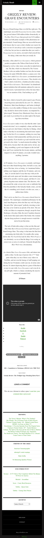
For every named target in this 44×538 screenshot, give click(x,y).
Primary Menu (39, 2)
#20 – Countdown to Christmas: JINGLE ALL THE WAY (22, 367)
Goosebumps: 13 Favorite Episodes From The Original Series (22, 426)
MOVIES (21, 11)
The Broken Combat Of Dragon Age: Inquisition (22, 432)
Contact (22, 522)
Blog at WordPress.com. (22, 532)
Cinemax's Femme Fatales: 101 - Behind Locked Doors (22, 422)
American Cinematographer (22, 448)
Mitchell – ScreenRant (22, 479)
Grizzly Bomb (8, 2)
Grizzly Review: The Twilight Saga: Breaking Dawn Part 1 (22, 374)
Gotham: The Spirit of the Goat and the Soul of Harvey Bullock (22, 430)
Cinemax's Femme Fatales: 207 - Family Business (22, 428)
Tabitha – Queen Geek (22, 487)
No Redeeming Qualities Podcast (22, 460)
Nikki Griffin (22, 456)
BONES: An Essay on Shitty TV (22, 424)
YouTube (22, 357)
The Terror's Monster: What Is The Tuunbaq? (22, 418)
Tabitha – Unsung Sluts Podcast (22, 491)
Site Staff (22, 517)
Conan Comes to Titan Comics (22, 435)
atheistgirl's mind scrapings (22, 452)
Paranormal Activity (30, 354)
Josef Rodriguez (25, 22)
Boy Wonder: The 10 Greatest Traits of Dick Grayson (22, 420)
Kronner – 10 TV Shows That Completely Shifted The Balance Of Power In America (22, 475)
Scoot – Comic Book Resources (22, 483)
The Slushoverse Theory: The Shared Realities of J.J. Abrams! (22, 433)
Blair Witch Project (14, 354)
